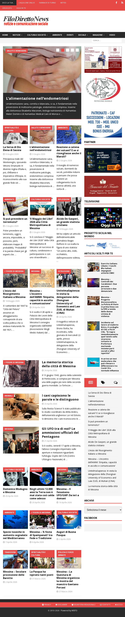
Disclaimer (62, 604)
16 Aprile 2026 (65, 502)
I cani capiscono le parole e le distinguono (60, 397)
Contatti (106, 604)
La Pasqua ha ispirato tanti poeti (41, 573)
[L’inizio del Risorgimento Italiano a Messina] (15, 278)
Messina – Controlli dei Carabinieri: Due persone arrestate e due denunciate (109, 285)
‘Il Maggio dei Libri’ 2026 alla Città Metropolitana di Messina (41, 223)
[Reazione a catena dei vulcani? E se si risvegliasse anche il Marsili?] (69, 134)
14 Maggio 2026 (66, 229)
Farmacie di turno (47, 3)
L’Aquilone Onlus (27, 3)
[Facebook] (116, 2)
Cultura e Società (36, 35)
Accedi (119, 604)
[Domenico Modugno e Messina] (15, 476)
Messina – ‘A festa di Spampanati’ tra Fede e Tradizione (41, 535)
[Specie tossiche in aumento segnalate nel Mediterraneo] (15, 519)
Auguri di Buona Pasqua (66, 533)
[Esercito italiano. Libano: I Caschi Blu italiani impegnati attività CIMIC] (93, 267)
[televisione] (103, 226)
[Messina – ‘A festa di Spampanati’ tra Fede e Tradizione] (42, 519)
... (61, 114)
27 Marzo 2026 (65, 591)
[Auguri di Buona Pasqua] (69, 519)
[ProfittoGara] (103, 171)
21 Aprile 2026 (50, 440)
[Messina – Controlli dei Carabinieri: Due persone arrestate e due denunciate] (93, 282)
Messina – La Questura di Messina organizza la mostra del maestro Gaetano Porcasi (68, 579)
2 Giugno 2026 (65, 160)
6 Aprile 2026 (38, 542)
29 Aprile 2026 (38, 307)
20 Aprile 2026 (11, 496)
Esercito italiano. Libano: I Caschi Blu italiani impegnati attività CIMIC (109, 268)
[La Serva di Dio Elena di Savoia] (15, 134)
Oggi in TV (21, 8)
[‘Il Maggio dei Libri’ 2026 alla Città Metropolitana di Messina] (42, 206)
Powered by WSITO (69, 610)
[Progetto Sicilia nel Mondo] (103, 247)
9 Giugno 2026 (11, 154)
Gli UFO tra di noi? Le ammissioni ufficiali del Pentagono (60, 433)
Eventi (70, 35)
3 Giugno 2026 (38, 154)
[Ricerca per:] (106, 40)
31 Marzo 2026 (38, 578)
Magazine (98, 35)
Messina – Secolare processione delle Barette (14, 575)
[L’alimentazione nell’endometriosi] (42, 69)
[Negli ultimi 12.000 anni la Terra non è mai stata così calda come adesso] (42, 476)
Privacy (47, 604)
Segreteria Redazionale (84, 604)
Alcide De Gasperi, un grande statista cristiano (68, 222)
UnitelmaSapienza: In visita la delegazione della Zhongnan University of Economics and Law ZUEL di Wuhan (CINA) (68, 302)
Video (112, 35)
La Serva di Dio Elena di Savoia (12, 148)
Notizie (16, 35)
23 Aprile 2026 (50, 403)
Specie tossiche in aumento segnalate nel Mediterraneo (15, 535)
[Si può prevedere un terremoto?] (15, 206)
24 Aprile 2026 (65, 316)
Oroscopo (7, 8)
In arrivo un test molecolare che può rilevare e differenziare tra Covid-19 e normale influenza (110, 364)
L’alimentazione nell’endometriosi (37, 98)
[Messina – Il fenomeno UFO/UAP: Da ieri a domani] (69, 476)
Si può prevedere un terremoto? (15, 220)
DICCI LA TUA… (8, 3)
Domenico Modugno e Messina (15, 490)
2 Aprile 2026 (65, 539)
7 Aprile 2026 (11, 542)
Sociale (82, 35)
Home (5, 35)
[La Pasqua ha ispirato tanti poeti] (42, 559)
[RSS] (122, 2)
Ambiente (57, 35)
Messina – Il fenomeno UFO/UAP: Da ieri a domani (68, 493)
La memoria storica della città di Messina (59, 364)
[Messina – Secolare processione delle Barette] (15, 559)
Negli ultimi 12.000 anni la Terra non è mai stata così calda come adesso (42, 493)
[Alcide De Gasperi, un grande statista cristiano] (69, 206)
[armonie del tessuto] (103, 195)
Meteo (63, 3)
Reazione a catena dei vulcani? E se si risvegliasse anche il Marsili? (69, 151)
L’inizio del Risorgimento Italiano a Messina (14, 294)
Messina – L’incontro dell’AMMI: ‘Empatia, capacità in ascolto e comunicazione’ (42, 297)
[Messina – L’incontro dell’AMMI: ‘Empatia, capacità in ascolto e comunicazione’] (42, 278)
